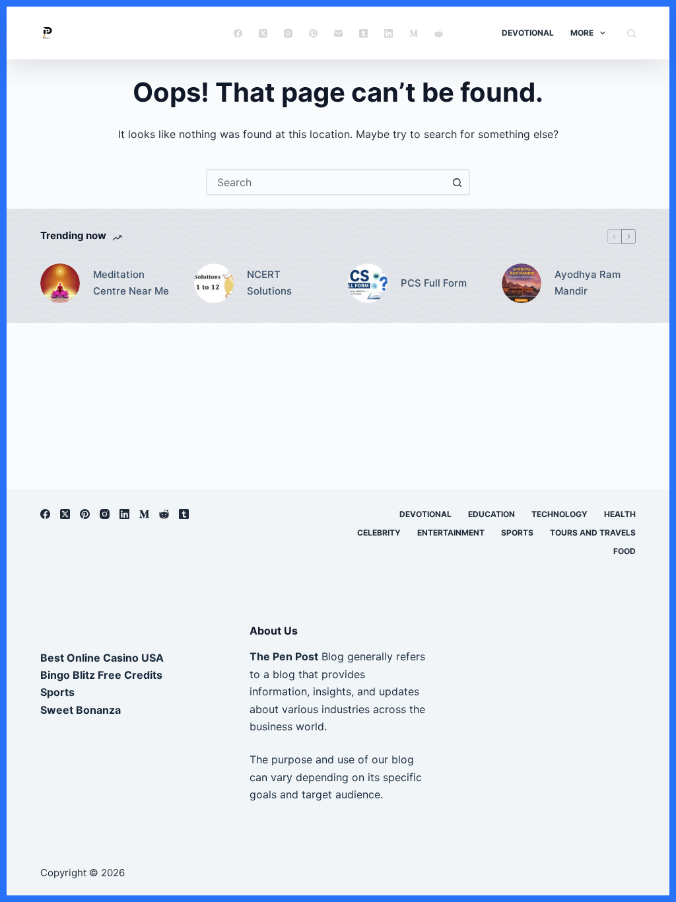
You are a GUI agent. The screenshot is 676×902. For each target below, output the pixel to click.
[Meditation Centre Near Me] (60, 283)
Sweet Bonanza (80, 709)
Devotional (528, 33)
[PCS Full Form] (368, 283)
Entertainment (451, 533)
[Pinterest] (313, 33)
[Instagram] (288, 33)
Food (624, 551)
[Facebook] (238, 33)
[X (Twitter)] (263, 33)
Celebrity (379, 533)
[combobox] (326, 182)
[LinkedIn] (388, 33)
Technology (559, 514)
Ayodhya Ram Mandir (588, 282)
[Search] (631, 33)
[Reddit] (438, 33)
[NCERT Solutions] (214, 283)
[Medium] (413, 33)
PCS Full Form (434, 283)
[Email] (338, 33)
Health (620, 514)
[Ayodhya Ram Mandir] (521, 283)
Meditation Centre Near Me (131, 282)
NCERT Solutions (269, 282)
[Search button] (457, 182)
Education (491, 514)
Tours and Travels (593, 533)
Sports (517, 533)
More (581, 33)
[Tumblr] (363, 33)
